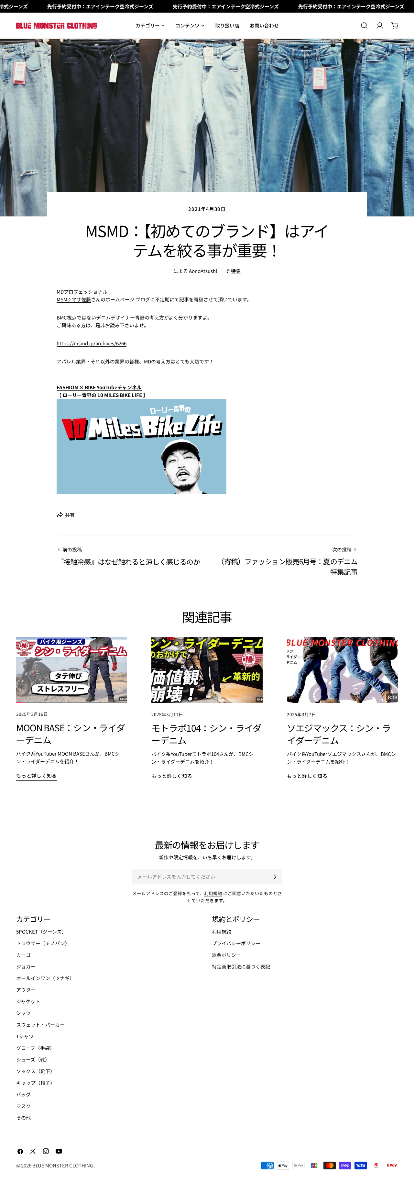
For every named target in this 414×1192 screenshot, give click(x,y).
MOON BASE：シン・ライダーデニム (70, 733)
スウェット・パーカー (40, 1024)
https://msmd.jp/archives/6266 (91, 343)
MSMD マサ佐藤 (74, 299)
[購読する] (275, 877)
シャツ (23, 1012)
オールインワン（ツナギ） (45, 978)
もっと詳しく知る (36, 775)
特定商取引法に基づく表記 (241, 966)
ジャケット (28, 1001)
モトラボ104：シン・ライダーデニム (206, 734)
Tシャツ (25, 1036)
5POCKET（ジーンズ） (41, 931)
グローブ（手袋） (35, 1047)
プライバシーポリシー (236, 943)
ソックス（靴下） (35, 1071)
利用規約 (213, 893)
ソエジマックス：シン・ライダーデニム (339, 734)
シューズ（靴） (33, 1059)
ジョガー (26, 966)
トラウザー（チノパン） (43, 943)
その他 (23, 1117)
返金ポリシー (226, 954)
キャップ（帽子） (35, 1082)
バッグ (23, 1094)
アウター (26, 989)
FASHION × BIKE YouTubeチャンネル (99, 387)
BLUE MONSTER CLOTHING (63, 1165)
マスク (23, 1106)
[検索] (364, 25)
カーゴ (23, 954)
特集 (236, 270)
